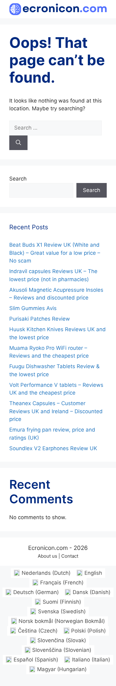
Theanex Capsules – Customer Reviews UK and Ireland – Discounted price (56, 411)
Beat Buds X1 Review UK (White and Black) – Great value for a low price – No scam (54, 253)
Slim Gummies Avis (33, 308)
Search (18, 179)
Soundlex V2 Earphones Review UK (53, 448)
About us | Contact (58, 556)
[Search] (18, 142)
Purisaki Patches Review (39, 319)
